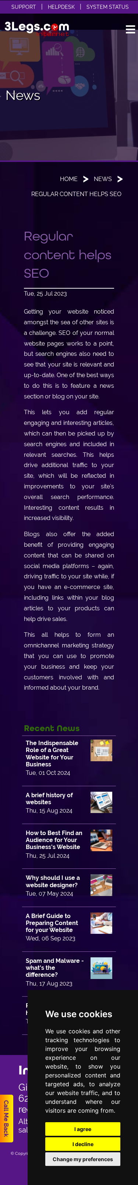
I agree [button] (82, 1129)
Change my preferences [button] (83, 1159)
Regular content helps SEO (76, 194)
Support (23, 7)
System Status (107, 7)
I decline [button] (82, 1144)
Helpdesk (61, 7)
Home (69, 179)
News (103, 179)
